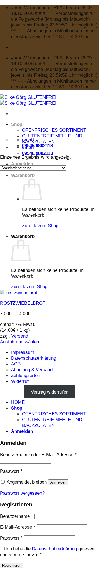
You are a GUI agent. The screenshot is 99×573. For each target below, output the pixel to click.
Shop (16, 124)
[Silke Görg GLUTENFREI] (28, 100)
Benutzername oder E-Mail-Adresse (38, 454)
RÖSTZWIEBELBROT (22, 303)
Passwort (11, 471)
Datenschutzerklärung (33, 358)
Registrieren (11, 565)
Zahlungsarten (25, 375)
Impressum (22, 352)
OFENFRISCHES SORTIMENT (54, 130)
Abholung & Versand (32, 369)
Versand (19, 336)
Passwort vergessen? (22, 493)
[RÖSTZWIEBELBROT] (18, 292)
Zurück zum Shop (40, 225)
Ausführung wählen (19, 341)
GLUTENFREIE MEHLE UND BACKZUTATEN (52, 138)
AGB (16, 364)
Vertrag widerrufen (49, 391)
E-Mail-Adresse (17, 527)
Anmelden (58, 482)
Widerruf (20, 381)
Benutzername (16, 516)
